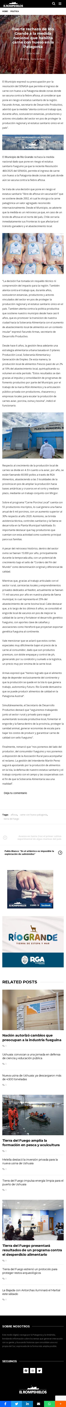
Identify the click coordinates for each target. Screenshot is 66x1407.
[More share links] (60, 1404)
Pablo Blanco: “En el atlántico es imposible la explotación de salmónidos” (29, 852)
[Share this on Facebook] (5, 1404)
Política (26, 59)
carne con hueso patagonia (33, 814)
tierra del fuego (11, 818)
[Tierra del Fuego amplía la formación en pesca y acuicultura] (33, 1115)
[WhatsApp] (49, 1404)
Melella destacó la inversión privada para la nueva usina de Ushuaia (30, 1161)
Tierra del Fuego (38, 59)
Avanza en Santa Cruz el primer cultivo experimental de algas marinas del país (39, 837)
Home (5, 11)
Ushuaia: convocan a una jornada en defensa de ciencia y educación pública (31, 1056)
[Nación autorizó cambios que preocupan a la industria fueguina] (33, 1010)
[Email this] (38, 1404)
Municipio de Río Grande (19, 157)
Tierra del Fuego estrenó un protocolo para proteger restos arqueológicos (29, 1271)
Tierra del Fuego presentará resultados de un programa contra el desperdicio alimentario (32, 1250)
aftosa (14, 814)
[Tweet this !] (16, 1404)
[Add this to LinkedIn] (27, 1404)
